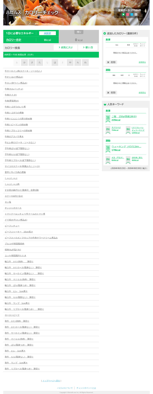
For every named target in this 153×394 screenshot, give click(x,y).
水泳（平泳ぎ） (118, 158)
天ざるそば (116, 128)
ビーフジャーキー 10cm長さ (19, 232)
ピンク (127, 14)
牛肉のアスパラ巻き (14, 136)
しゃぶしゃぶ (11, 178)
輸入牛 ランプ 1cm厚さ (17, 303)
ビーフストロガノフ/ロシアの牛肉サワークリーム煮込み (31, 238)
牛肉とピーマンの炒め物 (16, 124)
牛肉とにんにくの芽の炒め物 (18, 118)
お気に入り (65, 47)
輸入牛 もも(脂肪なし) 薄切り (20, 297)
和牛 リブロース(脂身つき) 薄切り (22, 369)
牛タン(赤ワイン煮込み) (16, 83)
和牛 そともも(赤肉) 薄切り (19, 339)
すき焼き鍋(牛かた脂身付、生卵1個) (22, 190)
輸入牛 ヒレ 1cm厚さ (16, 291)
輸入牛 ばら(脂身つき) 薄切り (20, 285)
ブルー (131, 14)
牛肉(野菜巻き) (12, 101)
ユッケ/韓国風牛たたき (15, 255)
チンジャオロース (13, 208)
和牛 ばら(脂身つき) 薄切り (19, 345)
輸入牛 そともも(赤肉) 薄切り (20, 279)
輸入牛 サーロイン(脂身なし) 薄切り (24, 273)
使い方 (87, 47)
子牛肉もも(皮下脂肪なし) (17, 154)
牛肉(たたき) (11, 95)
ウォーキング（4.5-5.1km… (126, 146)
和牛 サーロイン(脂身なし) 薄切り (22, 333)
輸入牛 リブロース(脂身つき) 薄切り (24, 309)
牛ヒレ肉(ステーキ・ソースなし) (20, 142)
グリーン (124, 15)
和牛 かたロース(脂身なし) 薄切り (22, 327)
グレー (136, 14)
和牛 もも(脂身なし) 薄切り (19, 357)
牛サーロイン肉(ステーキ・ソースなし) (23, 71)
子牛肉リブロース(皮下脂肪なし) (20, 160)
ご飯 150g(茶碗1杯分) (124, 116)
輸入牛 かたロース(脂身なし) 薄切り (23, 267)
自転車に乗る (137, 158)
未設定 (47, 33)
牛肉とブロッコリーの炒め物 (18, 130)
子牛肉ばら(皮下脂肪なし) (17, 148)
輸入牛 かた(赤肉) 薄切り (19, 261)
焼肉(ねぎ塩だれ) (13, 249)
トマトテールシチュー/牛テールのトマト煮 (25, 214)
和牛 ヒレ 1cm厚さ (15, 351)
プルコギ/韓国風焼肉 (14, 243)
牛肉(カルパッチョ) (14, 89)
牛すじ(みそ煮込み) (14, 77)
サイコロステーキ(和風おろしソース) (22, 166)
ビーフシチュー (12, 226)
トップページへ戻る (51, 381)
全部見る (142, 62)
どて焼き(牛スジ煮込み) (16, 220)
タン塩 (8, 202)
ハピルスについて (65, 388)
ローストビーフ (12, 315)
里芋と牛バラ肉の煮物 (15, 172)
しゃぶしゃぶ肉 (12, 184)
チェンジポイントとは (86, 388)
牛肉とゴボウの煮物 (14, 112)
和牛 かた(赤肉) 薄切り (17, 321)
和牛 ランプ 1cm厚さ (16, 363)
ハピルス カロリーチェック (49, 12)
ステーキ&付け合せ (14, 196)
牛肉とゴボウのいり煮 (15, 107)
